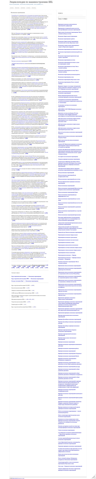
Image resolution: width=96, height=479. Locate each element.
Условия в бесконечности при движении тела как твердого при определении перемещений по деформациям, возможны (70, 450)
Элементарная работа (16, 168)
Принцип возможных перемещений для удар (69, 366)
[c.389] (38, 266)
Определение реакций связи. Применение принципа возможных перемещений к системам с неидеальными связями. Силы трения (70, 228)
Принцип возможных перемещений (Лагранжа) (69, 353)
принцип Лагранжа (34, 67)
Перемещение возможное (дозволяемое (67, 237)
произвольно (45, 38)
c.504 (34, 307)
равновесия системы (43, 239)
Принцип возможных (16, 61)
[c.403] (32, 267)
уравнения (27, 246)
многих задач (25, 121)
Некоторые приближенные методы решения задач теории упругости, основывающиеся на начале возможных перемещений (69, 219)
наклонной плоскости (39, 257)
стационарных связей (21, 205)
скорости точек (28, 75)
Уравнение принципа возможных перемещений (69, 446)
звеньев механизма (20, 105)
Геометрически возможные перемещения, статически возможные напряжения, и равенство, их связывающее (70, 101)
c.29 (37, 293)
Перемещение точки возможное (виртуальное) (69, 250)
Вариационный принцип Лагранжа (36, 44)
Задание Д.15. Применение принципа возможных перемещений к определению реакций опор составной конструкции (70, 146)
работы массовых (23, 52)
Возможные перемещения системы (66, 60)
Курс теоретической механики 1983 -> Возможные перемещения (28, 278)
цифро (40, 127)
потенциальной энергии (22, 51)
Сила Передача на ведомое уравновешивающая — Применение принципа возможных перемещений (69, 434)
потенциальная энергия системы (40, 46)
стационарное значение (21, 47)
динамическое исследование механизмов (29, 15)
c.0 (25, 304)
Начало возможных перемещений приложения (69, 214)
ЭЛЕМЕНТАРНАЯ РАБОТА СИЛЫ (19, 63)
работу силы (21, 162)
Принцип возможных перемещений (20, 67)
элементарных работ (16, 21)
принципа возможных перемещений (27, 120)
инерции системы (28, 247)
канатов (32, 192)
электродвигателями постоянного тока (23, 127)
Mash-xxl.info (14, 478)
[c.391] (43, 266)
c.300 (33, 285)
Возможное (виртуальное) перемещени (67, 36)
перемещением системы (22, 147)
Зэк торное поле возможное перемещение (68, 156)
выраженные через (34, 157)
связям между (36, 187)
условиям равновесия (23, 49)
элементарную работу (17, 247)
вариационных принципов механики (20, 44)
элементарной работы (34, 163)
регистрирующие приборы (26, 130)
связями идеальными (28, 194)
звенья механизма (40, 28)
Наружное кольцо (20, 33)
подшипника (30, 90)
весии (34, 119)
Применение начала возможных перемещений (69, 265)
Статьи (11, 7)
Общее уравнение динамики (39, 237)
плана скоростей (21, 114)
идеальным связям (41, 140)
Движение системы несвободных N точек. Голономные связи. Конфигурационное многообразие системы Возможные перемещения (70, 114)
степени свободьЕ (28, 156)
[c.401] (22, 267)
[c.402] (27, 267)
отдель (32, 28)
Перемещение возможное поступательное (68, 240)
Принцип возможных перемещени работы (68, 348)
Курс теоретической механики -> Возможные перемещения (26, 276)
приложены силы (37, 23)
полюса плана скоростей (23, 116)
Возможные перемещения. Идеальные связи (69, 79)
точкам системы (24, 73)
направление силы (28, 252)
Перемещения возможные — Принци (67, 255)
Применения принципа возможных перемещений (70, 312)
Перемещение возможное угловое (66, 242)
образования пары (23, 99)
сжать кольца (24, 90)
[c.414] (37, 267)
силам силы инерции (29, 19)
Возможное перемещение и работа (66, 38)
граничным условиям (34, 48)
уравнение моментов (27, 115)
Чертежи (17, 7)
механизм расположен (20, 223)
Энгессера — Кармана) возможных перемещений (70, 466)
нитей (28, 192)
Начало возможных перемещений (66, 185)
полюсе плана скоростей (30, 118)
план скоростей (42, 116)
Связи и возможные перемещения (66, 430)
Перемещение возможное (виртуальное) (68, 235)
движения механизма (25, 102)
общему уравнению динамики (30, 233)
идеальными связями (26, 234)
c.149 (28, 288)
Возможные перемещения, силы (66, 77)
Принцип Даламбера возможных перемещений (69, 319)
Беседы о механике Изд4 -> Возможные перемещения (25, 281)
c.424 (33, 299)
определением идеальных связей (28, 172)
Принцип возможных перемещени (66, 342)
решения (20, 121)
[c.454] (46, 267)
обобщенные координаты (39, 206)
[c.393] (13, 267)
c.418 (27, 299)
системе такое (43, 253)
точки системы (15, 194)
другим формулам (26, 165)
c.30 (21, 296)
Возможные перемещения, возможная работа (69, 74)
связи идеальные (22, 187)
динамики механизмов (33, 121)
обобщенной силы (21, 258)
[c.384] (14, 266)
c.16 (33, 290)
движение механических (40, 135)
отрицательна (35, 82)
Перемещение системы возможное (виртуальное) (70, 247)
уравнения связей (40, 205)
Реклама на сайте (21, 478)
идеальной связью (16, 181)
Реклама (34, 7)
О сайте (28, 7)
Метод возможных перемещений (66, 172)
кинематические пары (26, 96)
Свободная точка (15, 156)
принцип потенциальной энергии (19, 46)
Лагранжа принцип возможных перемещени (69, 159)
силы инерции (30, 24)
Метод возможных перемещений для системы (69, 179)
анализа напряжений (21, 42)
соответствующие (25, 248)
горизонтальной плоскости (32, 223)
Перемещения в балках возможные (66, 252)
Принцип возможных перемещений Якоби (68, 356)
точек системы (21, 148)
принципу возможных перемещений (38, 27)
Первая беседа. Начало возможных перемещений (70, 232)
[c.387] (33, 266)
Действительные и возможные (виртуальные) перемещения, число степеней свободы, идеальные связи (69, 120)
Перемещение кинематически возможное (68, 245)
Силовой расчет (15, 15)
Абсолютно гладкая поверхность (19, 180)
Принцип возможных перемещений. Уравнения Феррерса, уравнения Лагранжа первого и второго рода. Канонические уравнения (69, 403)
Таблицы (23, 7)
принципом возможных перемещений (35, 16)
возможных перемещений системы (37, 173)
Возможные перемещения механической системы (70, 49)
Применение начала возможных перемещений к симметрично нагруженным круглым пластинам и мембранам (70, 286)
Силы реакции (39, 182)
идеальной (31, 175)
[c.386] (24, 266)
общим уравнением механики (25, 239)
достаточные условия (24, 68)
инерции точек (23, 235)
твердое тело (27, 37)
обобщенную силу (26, 253)
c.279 (29, 301)
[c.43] (46, 265)
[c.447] (41, 267)
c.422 (30, 299)
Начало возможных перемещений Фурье (68, 192)
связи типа (24, 192)
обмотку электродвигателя (18, 129)
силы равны (24, 86)
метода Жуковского (20, 123)
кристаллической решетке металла (23, 57)
